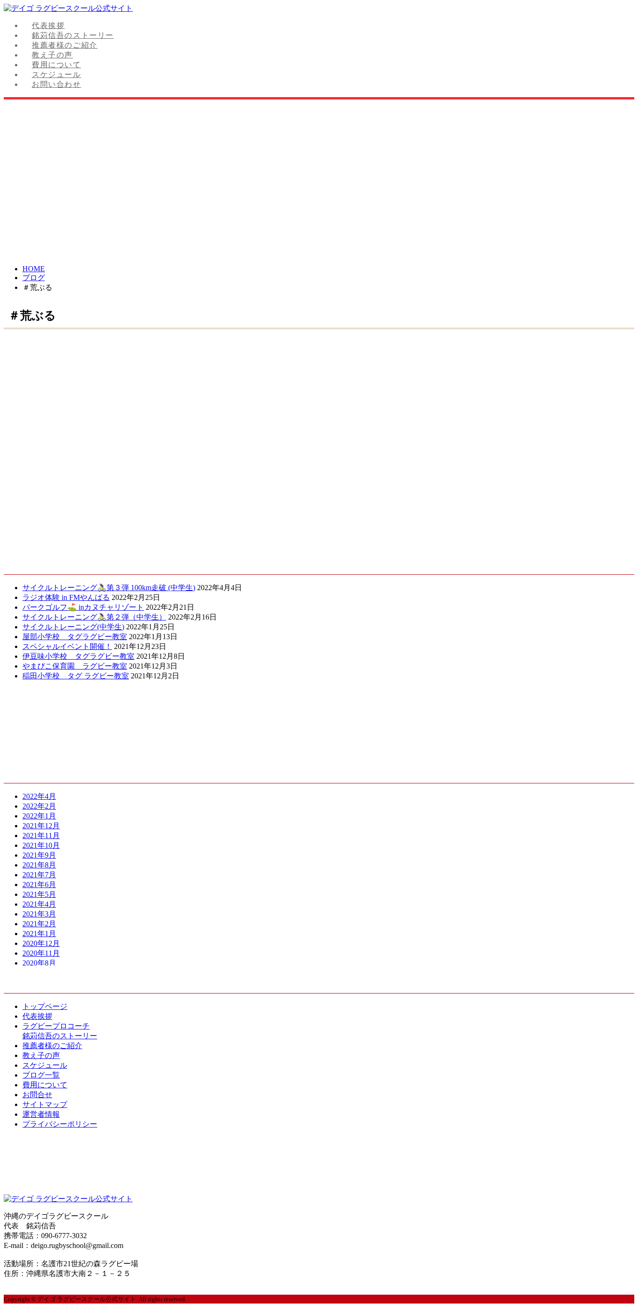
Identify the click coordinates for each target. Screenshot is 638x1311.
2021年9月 (39, 855)
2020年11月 (41, 953)
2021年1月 (39, 933)
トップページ (44, 1006)
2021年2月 (39, 924)
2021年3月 (39, 914)
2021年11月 (41, 835)
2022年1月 (39, 816)
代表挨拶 (48, 25)
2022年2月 (39, 806)
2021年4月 (39, 904)
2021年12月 (41, 826)
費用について (56, 65)
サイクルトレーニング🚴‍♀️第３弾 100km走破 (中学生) (108, 588)
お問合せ (37, 1095)
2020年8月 (39, 963)
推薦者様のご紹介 (65, 45)
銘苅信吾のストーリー (73, 35)
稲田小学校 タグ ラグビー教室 (75, 676)
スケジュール (56, 74)
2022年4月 (39, 796)
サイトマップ (44, 1104)
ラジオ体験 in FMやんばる (66, 597)
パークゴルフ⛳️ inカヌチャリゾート (83, 607)
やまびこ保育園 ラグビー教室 (74, 666)
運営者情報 (41, 1114)
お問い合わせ (56, 84)
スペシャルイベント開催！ (67, 646)
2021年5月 (39, 894)
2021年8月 (39, 865)
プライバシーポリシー (59, 1124)
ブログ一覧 (41, 1075)
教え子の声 (52, 55)
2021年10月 (41, 845)
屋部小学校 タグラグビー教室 (74, 637)
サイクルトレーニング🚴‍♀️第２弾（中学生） (94, 617)
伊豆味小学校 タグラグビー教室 (78, 656)
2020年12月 (41, 943)
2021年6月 (39, 884)
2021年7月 (39, 875)
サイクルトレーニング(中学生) (73, 627)
